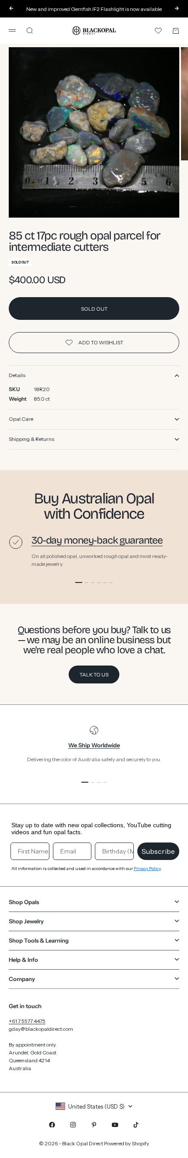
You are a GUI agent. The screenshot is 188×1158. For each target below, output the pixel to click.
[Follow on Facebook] (52, 1124)
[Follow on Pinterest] (94, 1124)
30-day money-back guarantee (97, 540)
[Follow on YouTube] (114, 1124)
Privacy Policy (147, 868)
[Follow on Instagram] (73, 1124)
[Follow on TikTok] (135, 1124)
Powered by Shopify (126, 1143)
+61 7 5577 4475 (27, 1021)
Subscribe (158, 851)
